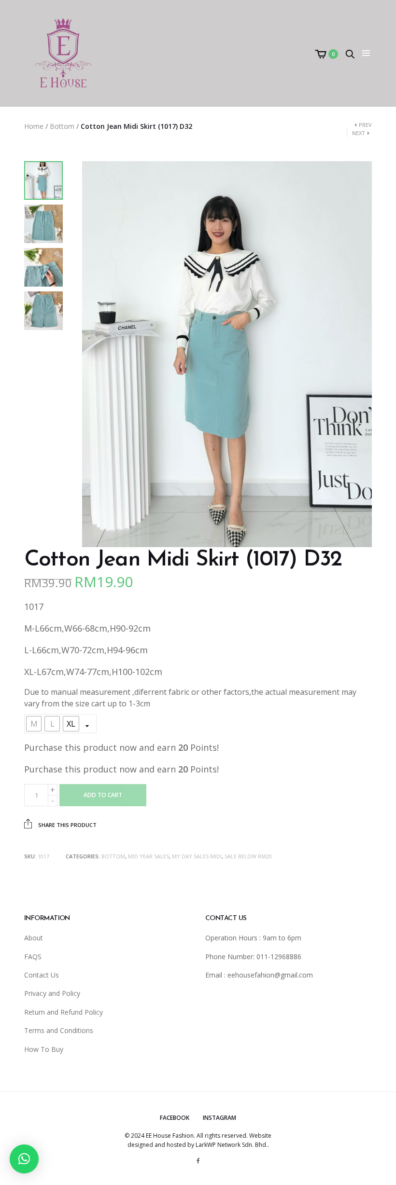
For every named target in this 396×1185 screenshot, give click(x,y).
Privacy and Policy (52, 993)
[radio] (34, 724)
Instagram (219, 1118)
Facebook (174, 1118)
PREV (365, 124)
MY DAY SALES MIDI (197, 856)
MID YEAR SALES (148, 856)
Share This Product (67, 824)
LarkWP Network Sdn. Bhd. (232, 1145)
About (33, 937)
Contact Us (41, 974)
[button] (24, 1158)
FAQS (33, 956)
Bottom (62, 126)
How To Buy (43, 1049)
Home (33, 126)
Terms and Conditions (58, 1030)
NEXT (358, 133)
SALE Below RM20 (248, 856)
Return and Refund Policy (63, 1012)
